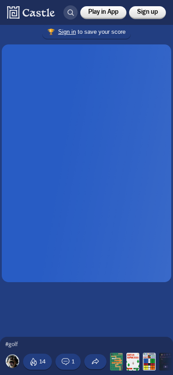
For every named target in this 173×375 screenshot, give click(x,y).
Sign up (147, 12)
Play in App (103, 12)
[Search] (70, 12)
